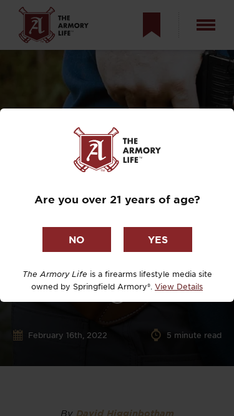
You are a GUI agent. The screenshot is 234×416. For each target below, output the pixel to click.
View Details (179, 286)
